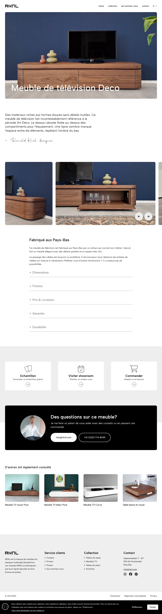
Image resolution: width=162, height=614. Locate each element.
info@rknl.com (63, 437)
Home (101, 6)
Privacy (50, 561)
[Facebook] (130, 574)
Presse (50, 565)
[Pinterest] (136, 574)
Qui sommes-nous (129, 6)
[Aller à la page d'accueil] (11, 6)
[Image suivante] (148, 216)
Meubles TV (91, 561)
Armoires (90, 569)
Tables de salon (93, 565)
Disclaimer (115, 596)
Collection (112, 6)
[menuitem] (101, 6)
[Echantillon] (28, 384)
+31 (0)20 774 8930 (94, 437)
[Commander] (134, 384)
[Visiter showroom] (81, 384)
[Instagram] (125, 574)
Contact (145, 6)
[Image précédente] (139, 216)
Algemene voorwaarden (135, 596)
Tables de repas (93, 558)
